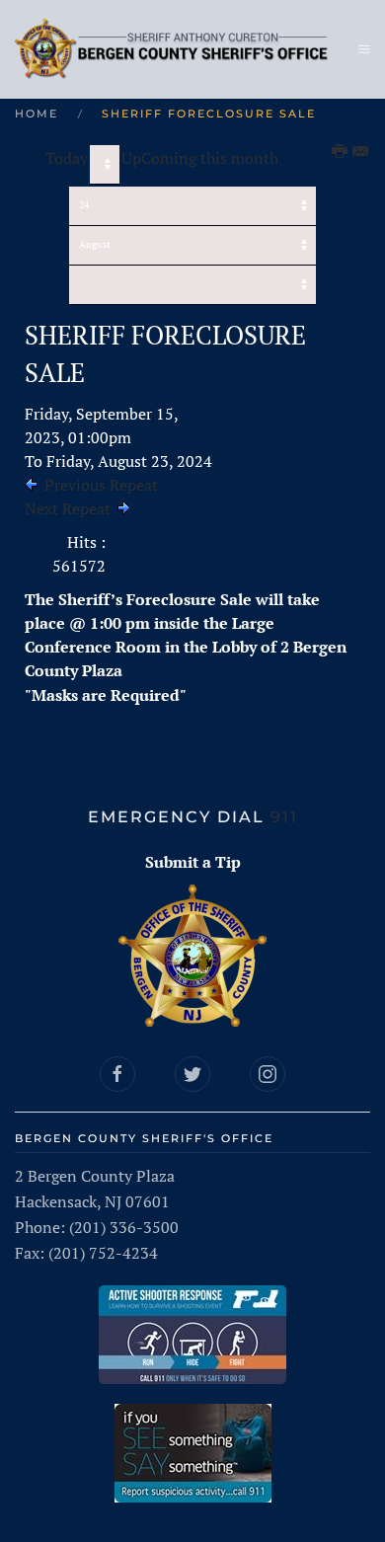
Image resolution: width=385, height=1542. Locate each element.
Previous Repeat (101, 485)
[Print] (340, 152)
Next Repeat (68, 508)
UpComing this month (199, 158)
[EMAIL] (361, 152)
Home (36, 113)
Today (66, 158)
